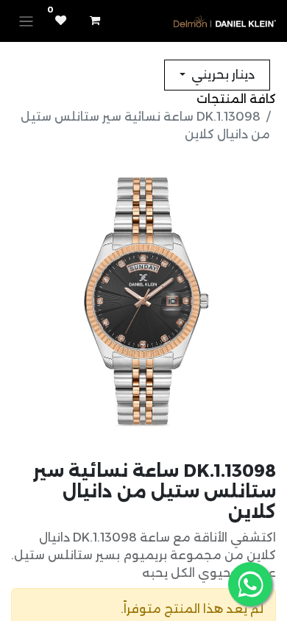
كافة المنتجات (236, 99)
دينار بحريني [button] (221, 75)
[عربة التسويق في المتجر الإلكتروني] (95, 21)
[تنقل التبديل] (26, 21)
